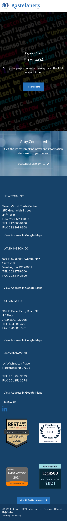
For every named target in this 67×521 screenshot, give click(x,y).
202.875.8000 (18, 271)
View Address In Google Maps (23, 235)
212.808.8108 (18, 227)
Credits (9, 512)
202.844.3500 (18, 276)
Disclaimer (49, 509)
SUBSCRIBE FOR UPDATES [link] (31, 163)
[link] (21, 6)
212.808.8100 (18, 223)
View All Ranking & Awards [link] (32, 500)
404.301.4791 (18, 324)
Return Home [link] (33, 86)
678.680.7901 (18, 328)
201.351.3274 (18, 380)
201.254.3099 (18, 376)
